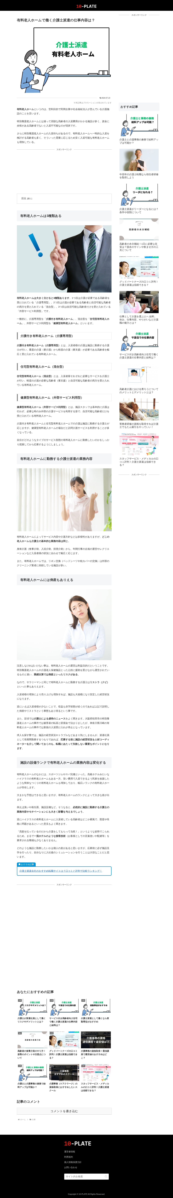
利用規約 (68, 1157)
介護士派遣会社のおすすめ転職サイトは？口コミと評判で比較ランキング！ (60, 871)
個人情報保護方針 (72, 1162)
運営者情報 (69, 1151)
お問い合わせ (70, 1167)
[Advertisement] (64, 171)
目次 (23, 198)
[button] (106, 1176)
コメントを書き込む (64, 1111)
